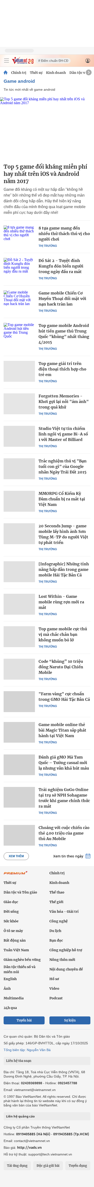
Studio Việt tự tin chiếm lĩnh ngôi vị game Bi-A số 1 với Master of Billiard (63, 434)
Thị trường (48, 246)
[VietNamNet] (5, 72)
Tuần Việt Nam (16, 950)
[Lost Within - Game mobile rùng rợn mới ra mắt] (19, 604)
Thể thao (56, 892)
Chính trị (18, 72)
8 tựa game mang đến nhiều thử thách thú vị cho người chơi (64, 234)
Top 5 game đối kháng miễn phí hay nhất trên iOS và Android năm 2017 (45, 174)
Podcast (56, 998)
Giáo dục (11, 902)
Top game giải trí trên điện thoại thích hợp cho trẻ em (62, 369)
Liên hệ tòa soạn (18, 1061)
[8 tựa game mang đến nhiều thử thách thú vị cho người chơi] (19, 235)
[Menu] (6, 61)
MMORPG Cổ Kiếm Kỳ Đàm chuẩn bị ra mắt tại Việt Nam (62, 499)
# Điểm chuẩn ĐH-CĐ (53, 61)
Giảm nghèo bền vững (22, 959)
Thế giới (56, 902)
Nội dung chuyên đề (66, 969)
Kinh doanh (56, 72)
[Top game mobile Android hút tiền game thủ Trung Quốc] (19, 333)
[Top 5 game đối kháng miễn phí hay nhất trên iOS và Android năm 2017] (47, 128)
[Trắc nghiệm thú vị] (19, 468)
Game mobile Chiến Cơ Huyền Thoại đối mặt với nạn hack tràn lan (62, 298)
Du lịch (55, 931)
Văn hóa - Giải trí (64, 911)
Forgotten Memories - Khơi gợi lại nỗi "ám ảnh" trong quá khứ (64, 401)
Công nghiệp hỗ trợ (65, 950)
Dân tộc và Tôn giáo (20, 892)
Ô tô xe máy (13, 931)
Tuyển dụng (78, 1166)
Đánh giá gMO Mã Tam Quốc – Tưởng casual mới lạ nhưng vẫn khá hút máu (64, 763)
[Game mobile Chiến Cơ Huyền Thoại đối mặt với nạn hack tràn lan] (19, 300)
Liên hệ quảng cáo (20, 1116)
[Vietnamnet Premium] (16, 875)
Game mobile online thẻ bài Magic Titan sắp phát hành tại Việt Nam (62, 730)
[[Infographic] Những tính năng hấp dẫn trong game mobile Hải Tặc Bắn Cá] (19, 571)
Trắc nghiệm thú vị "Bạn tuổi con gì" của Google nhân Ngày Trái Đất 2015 (63, 466)
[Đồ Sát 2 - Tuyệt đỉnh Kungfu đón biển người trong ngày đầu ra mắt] (19, 268)
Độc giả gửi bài (48, 1166)
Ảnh (7, 988)
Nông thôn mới (62, 959)
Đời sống (11, 911)
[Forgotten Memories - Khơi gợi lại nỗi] (19, 403)
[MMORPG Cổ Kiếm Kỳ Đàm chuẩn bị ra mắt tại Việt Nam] (19, 501)
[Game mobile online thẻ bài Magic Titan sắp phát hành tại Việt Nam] (19, 732)
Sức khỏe (11, 921)
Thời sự (36, 72)
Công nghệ (58, 921)
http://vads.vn (29, 1147)
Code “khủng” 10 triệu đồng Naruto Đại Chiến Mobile (61, 667)
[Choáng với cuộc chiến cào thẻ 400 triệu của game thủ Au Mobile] (19, 835)
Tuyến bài (24, 1020)
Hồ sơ (54, 979)
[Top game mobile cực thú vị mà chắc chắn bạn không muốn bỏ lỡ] (19, 636)
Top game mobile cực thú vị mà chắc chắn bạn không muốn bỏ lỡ (63, 634)
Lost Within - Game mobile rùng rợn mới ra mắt (61, 602)
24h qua (10, 1008)
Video (54, 988)
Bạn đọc (56, 940)
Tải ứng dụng (17, 1166)
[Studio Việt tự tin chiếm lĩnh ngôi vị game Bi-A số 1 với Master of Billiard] (19, 436)
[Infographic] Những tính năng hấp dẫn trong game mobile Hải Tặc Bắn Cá (64, 569)
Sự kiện (70, 1020)
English (10, 979)
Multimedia (14, 998)
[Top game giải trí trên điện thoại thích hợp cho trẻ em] (19, 371)
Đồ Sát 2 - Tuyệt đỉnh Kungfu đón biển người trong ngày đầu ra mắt (61, 266)
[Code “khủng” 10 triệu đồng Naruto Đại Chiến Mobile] (19, 669)
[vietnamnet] (23, 63)
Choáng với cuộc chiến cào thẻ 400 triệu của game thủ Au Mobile (64, 833)
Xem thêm (16, 856)
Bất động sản (15, 940)
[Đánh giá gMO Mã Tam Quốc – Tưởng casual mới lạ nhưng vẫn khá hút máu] (19, 764)
